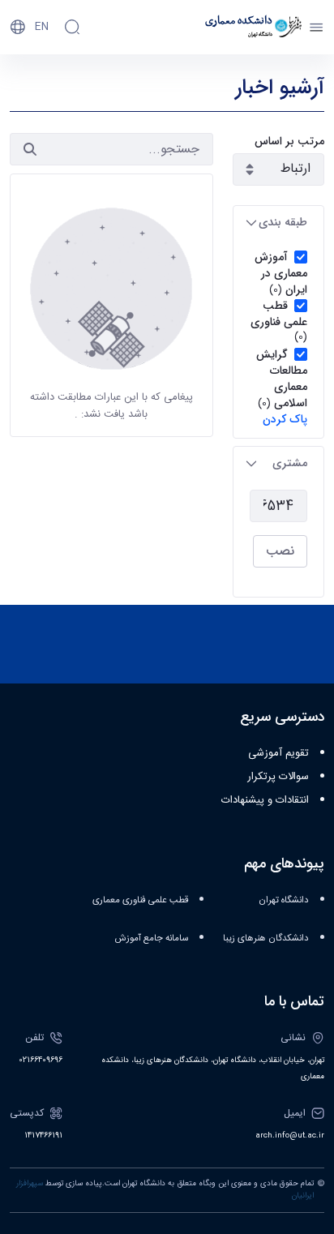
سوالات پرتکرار (278, 777)
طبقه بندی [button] (283, 222)
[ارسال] (30, 149)
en (42, 27)
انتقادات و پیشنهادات (265, 800)
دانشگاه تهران (284, 900)
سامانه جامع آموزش (151, 938)
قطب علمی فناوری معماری (140, 900)
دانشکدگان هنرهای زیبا (266, 938)
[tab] (278, 222)
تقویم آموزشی (278, 753)
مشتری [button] (289, 463)
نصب (280, 551)
